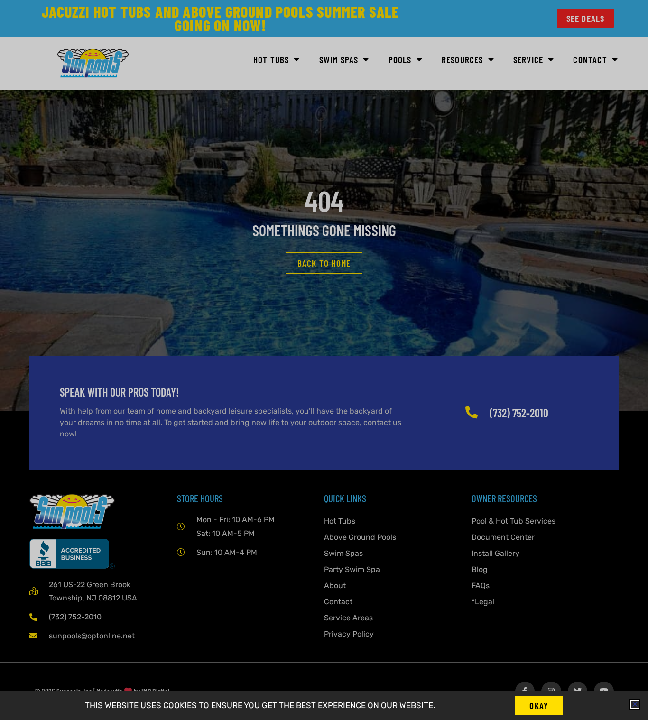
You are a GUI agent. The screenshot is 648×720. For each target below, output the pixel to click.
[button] (635, 704)
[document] (324, 360)
